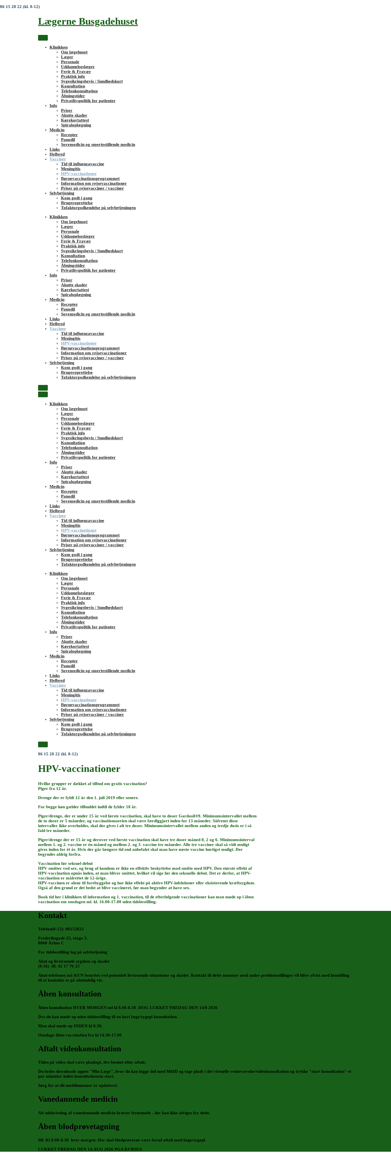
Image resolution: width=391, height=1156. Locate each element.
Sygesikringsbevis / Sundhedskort (92, 81)
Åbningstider (73, 96)
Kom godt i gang (76, 198)
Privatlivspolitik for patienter (88, 100)
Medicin (57, 130)
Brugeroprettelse (77, 202)
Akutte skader (74, 115)
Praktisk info (73, 76)
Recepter (69, 134)
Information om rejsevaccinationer (94, 183)
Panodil (68, 139)
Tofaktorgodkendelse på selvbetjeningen (98, 207)
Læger (67, 57)
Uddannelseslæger (78, 66)
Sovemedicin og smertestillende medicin (98, 144)
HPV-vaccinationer (79, 173)
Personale (70, 61)
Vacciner (58, 159)
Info (53, 105)
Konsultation (73, 86)
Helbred (57, 154)
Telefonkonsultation (79, 91)
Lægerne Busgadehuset (88, 21)
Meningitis (70, 168)
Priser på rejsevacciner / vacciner (92, 188)
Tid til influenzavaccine (82, 164)
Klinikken (59, 47)
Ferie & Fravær (76, 71)
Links (55, 149)
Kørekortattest (75, 120)
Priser (66, 110)
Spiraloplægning (76, 125)
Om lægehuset (74, 52)
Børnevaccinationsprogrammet (90, 178)
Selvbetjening (62, 193)
